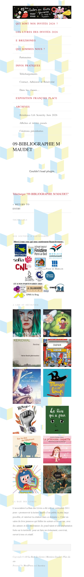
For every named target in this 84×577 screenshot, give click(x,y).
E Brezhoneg (26, 40)
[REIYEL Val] (27, 386)
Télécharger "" (41, 194)
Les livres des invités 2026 (37, 32)
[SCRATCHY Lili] (27, 479)
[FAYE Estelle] (27, 322)
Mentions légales (54, 556)
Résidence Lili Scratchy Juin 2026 (38, 115)
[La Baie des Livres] (42, 11)
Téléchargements (28, 74)
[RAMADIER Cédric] (57, 382)
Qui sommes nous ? (30, 49)
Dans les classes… (29, 90)
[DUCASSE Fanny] (57, 479)
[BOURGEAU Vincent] (57, 419)
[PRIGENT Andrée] (27, 446)
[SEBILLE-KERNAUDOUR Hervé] (27, 352)
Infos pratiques (28, 65)
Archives (23, 106)
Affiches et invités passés (33, 123)
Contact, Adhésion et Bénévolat (37, 81)
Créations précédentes (31, 131)
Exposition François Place (36, 98)
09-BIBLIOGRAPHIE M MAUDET (36, 146)
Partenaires (25, 57)
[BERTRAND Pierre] (57, 322)
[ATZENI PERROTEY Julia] (57, 352)
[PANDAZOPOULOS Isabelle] (27, 419)
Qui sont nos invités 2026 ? (37, 23)
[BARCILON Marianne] (57, 449)
